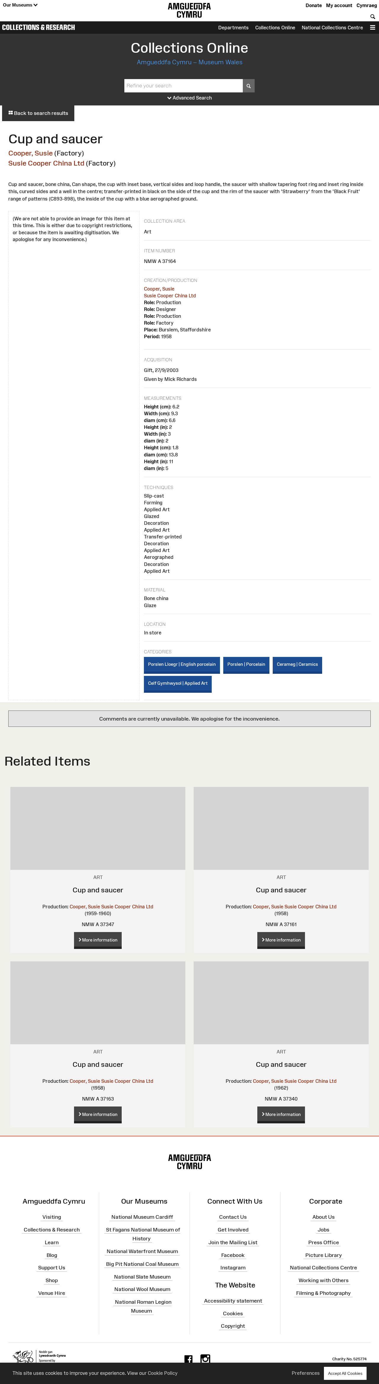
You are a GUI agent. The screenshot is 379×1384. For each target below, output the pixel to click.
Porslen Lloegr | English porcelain (182, 664)
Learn (52, 1242)
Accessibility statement (233, 1301)
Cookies (233, 1313)
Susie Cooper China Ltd (46, 163)
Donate (314, 5)
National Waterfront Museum (142, 1251)
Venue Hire (51, 1293)
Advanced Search (191, 97)
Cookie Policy (163, 1373)
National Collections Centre (332, 27)
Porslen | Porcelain (246, 664)
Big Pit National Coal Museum (142, 1264)
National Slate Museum (142, 1276)
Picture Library (323, 1255)
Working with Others (323, 1280)
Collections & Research (38, 27)
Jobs (323, 1230)
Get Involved (233, 1230)
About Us (323, 1217)
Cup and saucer (98, 890)
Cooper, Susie (30, 153)
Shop (52, 1280)
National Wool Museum (142, 1289)
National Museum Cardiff (142, 1217)
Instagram (232, 1268)
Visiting (51, 1217)
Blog (51, 1255)
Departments (233, 27)
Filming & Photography (323, 1293)
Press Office (323, 1242)
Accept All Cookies (345, 1373)
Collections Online (275, 27)
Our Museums (18, 4)
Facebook (233, 1255)
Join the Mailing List (232, 1242)
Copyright (233, 1326)
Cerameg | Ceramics (297, 664)
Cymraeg (366, 5)
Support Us (51, 1268)
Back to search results (40, 113)
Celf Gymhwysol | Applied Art (178, 683)
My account (339, 5)
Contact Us (233, 1217)
